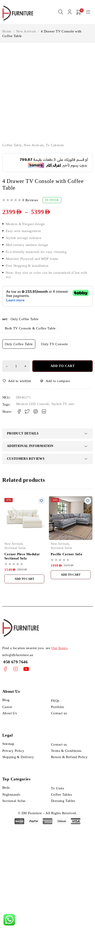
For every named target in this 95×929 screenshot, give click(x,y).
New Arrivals (26, 31)
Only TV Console (54, 344)
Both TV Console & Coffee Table (30, 328)
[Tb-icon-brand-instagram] (15, 669)
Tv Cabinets (55, 145)
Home (7, 31)
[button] (24, 579)
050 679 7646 (15, 662)
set (4, 319)
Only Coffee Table (19, 344)
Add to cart (62, 366)
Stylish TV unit (62, 404)
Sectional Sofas (15, 548)
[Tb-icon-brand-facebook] (5, 669)
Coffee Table (12, 145)
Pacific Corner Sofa (66, 554)
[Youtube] (26, 669)
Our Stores (59, 648)
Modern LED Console (32, 404)
